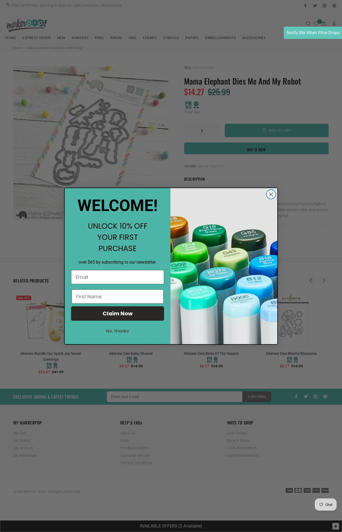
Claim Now (118, 313)
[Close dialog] (271, 194)
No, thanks (117, 331)
